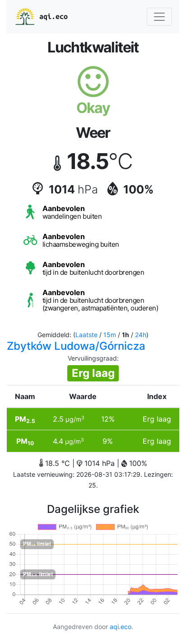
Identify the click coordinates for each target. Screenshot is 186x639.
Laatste (86, 334)
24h (140, 334)
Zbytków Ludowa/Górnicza (76, 345)
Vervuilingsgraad (92, 358)
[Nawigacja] (159, 17)
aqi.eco (53, 16)
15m (109, 334)
